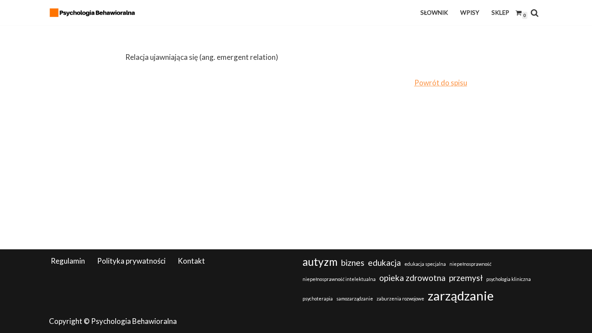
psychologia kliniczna (508, 279)
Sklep (500, 12)
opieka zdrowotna (412, 278)
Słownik (434, 12)
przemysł (466, 278)
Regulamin (68, 260)
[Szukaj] (534, 13)
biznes (352, 263)
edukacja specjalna (425, 264)
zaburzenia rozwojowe (400, 298)
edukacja (384, 263)
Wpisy (469, 12)
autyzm (320, 261)
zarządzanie (461, 295)
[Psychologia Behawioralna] (94, 12)
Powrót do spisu (440, 82)
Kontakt (191, 260)
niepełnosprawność (470, 264)
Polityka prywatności (131, 260)
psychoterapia (318, 298)
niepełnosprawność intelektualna (339, 279)
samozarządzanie (354, 298)
